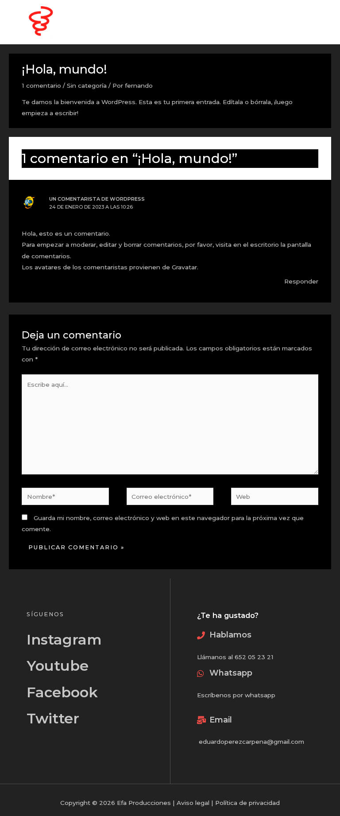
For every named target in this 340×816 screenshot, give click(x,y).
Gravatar (184, 267)
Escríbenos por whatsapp (236, 695)
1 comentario (41, 85)
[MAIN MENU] (322, 22)
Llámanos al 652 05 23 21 (235, 657)
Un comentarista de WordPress (97, 199)
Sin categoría (87, 85)
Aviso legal (193, 802)
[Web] (274, 497)
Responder (301, 281)
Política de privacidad (247, 802)
